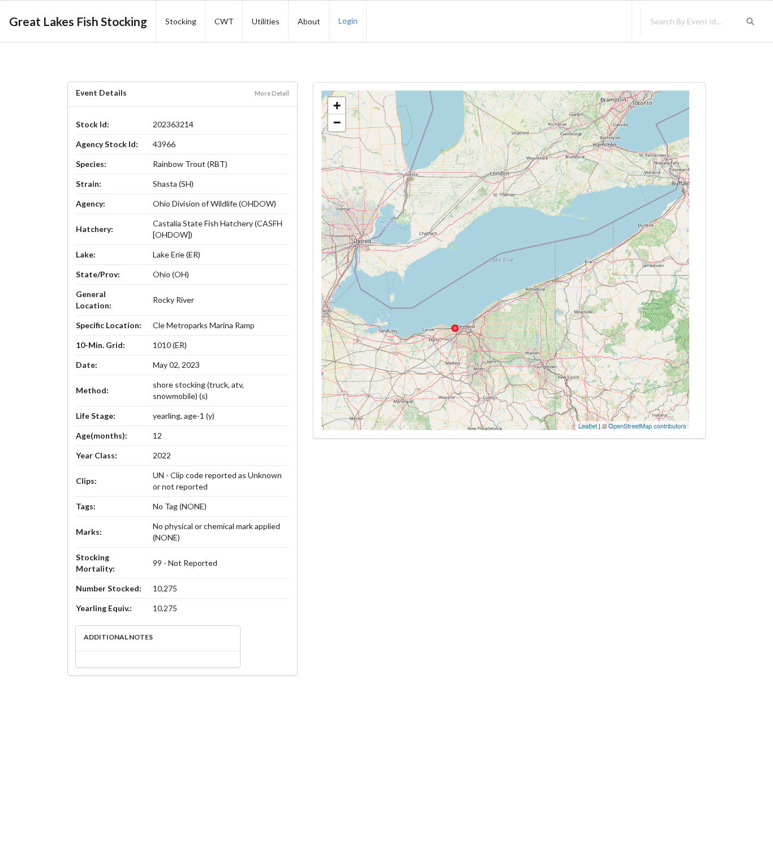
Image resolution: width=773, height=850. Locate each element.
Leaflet (587, 425)
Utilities (266, 21)
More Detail (272, 93)
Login (348, 20)
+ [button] (337, 105)
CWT (224, 21)
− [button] (337, 122)
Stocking (180, 21)
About (309, 21)
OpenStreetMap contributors (647, 425)
